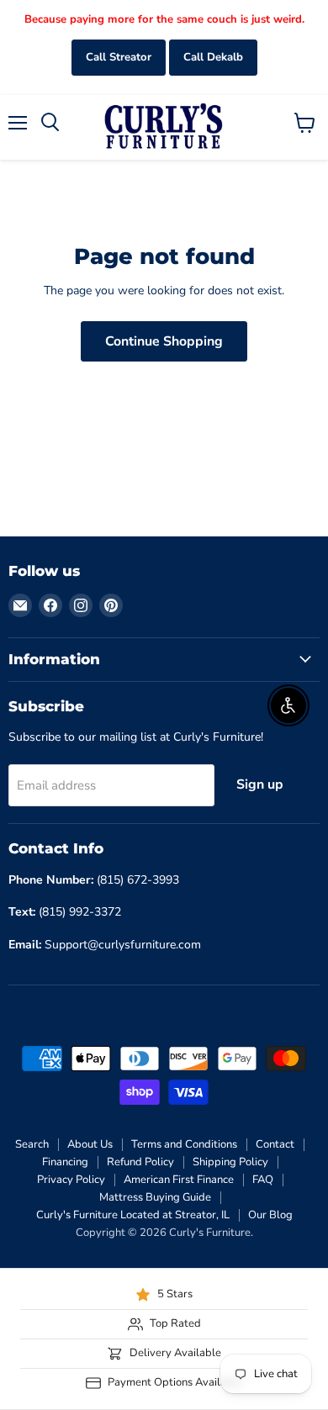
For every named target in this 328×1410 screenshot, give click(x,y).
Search (32, 1144)
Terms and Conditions (184, 1144)
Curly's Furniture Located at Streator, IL (133, 1215)
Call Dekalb (213, 57)
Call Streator (118, 57)
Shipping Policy (230, 1162)
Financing (65, 1162)
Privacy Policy (71, 1179)
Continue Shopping (164, 341)
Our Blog (270, 1215)
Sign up (259, 784)
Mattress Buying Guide (155, 1197)
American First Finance (179, 1179)
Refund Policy (140, 1162)
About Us (90, 1144)
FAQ (262, 1179)
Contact (275, 1144)
